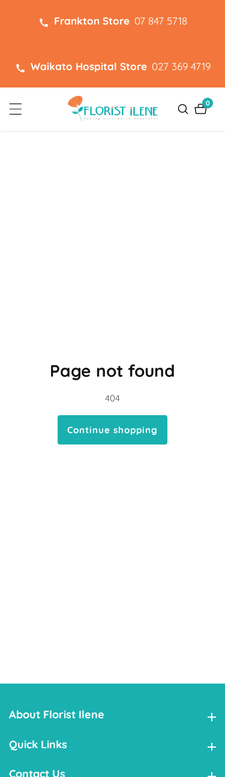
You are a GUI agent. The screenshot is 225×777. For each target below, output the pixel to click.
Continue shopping (112, 430)
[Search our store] (184, 109)
